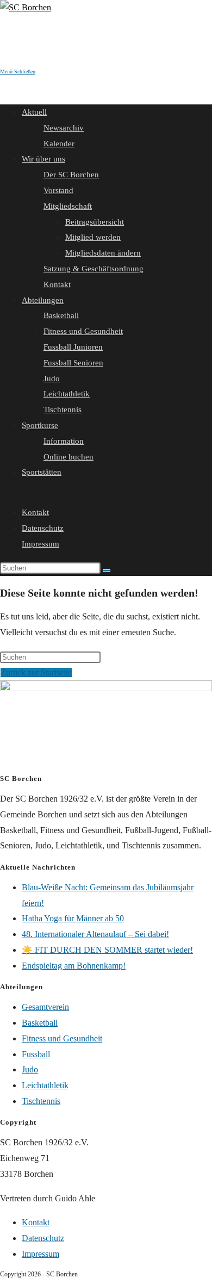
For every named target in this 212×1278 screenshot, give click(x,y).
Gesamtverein (45, 1007)
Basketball (61, 315)
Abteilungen (43, 300)
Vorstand (58, 190)
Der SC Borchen (71, 174)
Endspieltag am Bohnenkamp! (74, 965)
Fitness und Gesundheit (83, 331)
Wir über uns (43, 158)
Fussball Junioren (73, 347)
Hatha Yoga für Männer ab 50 (73, 918)
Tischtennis (62, 409)
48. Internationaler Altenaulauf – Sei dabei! (95, 934)
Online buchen (68, 456)
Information (63, 441)
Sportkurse (40, 425)
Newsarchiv (63, 127)
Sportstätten (41, 472)
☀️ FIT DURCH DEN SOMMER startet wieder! (107, 949)
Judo (51, 378)
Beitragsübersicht (94, 222)
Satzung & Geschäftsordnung (93, 268)
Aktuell (34, 112)
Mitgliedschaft (67, 206)
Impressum (40, 543)
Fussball (36, 1054)
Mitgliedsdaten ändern (103, 253)
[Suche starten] (106, 570)
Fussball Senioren (73, 362)
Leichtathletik (66, 393)
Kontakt (57, 284)
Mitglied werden (93, 237)
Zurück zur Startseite (36, 672)
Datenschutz (43, 528)
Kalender (58, 143)
